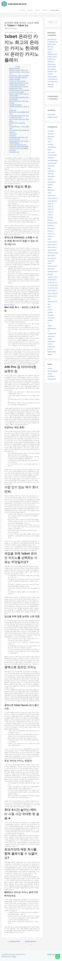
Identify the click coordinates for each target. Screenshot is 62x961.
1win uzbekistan (52, 155)
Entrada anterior (14, 941)
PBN (48, 298)
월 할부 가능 (12, 110)
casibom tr (50, 236)
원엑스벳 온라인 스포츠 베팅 (17, 123)
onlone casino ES (52, 293)
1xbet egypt (50, 171)
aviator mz (50, 209)
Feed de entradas (52, 371)
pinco (49, 304)
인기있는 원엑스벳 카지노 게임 (17, 144)
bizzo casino (51, 228)
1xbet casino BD (52, 163)
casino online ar (52, 247)
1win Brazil (50, 133)
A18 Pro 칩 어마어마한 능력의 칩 (18, 77)
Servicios (30, 10)
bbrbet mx (50, 225)
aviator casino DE (52, 198)
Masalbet (50, 274)
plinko (49, 307)
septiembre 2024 (52, 117)
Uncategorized (51, 333)
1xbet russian (51, 182)
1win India (50, 144)
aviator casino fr (52, 201)
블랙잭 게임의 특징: (14, 68)
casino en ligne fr (52, 241)
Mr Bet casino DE (52, 282)
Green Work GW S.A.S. (17, 4)
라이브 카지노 (13, 134)
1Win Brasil (50, 131)
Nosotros (22, 10)
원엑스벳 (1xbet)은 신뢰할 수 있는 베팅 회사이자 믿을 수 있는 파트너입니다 (19, 72)
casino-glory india (52, 252)
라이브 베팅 (12, 150)
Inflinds (14, 956)
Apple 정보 (12, 135)
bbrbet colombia (52, 222)
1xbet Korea (50, 176)
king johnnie (51, 268)
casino (49, 239)
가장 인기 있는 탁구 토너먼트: (17, 81)
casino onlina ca (52, 244)
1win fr (49, 141)
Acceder (49, 368)
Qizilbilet (50, 312)
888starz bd (50, 190)
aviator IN (50, 203)
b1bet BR (50, 214)
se (48, 323)
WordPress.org (51, 379)
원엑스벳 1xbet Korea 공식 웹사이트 (19, 90)
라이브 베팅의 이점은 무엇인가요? (18, 137)
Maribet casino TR (52, 271)
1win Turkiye (51, 152)
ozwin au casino (52, 296)
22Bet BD (50, 184)
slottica (49, 325)
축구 (10, 124)
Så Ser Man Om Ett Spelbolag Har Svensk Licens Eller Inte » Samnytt (52, 44)
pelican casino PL (52, 301)
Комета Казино (51, 351)
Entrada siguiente (30, 942)
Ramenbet (50, 315)
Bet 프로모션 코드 (14, 152)
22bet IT (49, 187)
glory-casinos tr (52, 258)
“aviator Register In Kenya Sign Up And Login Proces (52, 79)
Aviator (49, 192)
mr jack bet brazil (52, 285)
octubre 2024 (51, 114)
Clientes (37, 10)
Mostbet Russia (51, 279)
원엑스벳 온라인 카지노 (15, 88)
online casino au (52, 290)
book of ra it (50, 233)
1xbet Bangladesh (52, 160)
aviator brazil (51, 195)
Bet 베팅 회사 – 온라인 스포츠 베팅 (19, 75)
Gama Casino (51, 255)
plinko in (49, 309)
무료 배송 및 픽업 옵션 (15, 104)
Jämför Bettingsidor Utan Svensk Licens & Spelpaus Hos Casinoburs (52, 56)
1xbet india (50, 173)
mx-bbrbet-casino (52, 288)
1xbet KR (6, 28)
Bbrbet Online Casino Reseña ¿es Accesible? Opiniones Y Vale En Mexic (52, 69)
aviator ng (50, 212)
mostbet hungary (52, 277)
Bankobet (50, 217)
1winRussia (50, 157)
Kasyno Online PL (52, 266)
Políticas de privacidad (53, 954)
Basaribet (50, 220)
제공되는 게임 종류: (14, 79)
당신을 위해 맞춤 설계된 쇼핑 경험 (18, 86)
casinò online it (51, 250)
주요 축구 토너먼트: (14, 139)
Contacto (44, 10)
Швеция (49, 354)
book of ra (50, 231)
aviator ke (50, 206)
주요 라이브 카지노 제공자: (16, 92)
